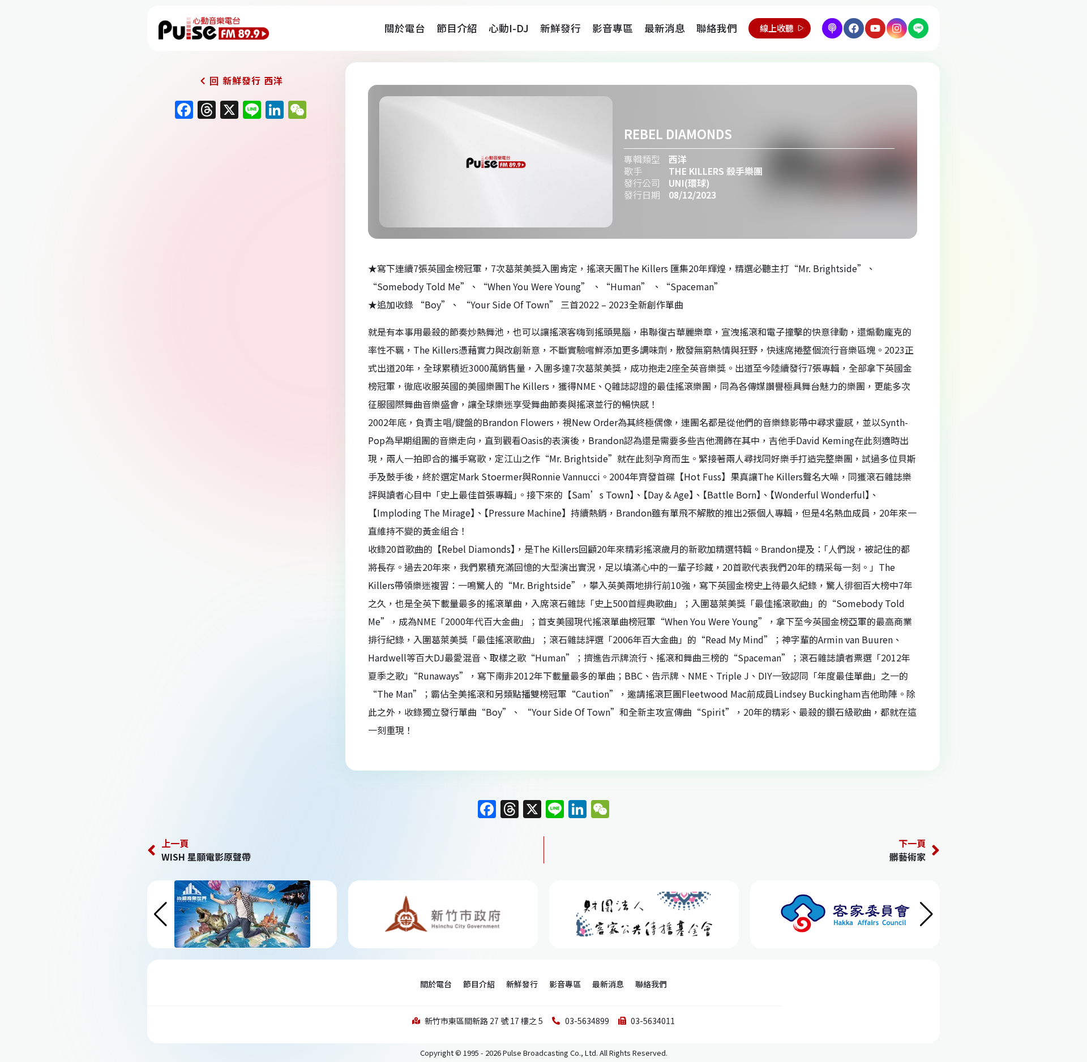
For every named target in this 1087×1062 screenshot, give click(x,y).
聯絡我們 (716, 28)
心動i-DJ (509, 28)
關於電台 (404, 28)
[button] (926, 914)
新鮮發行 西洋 (252, 80)
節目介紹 (456, 28)
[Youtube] (875, 28)
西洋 (678, 159)
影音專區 (612, 28)
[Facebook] (854, 28)
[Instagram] (897, 28)
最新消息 (664, 28)
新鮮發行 (560, 28)
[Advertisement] (237, 221)
